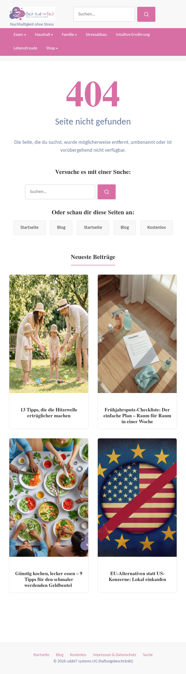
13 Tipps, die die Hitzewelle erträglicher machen (48, 412)
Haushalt (42, 35)
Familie (68, 35)
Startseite (29, 227)
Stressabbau (96, 35)
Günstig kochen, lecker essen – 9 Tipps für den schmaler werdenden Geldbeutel (48, 579)
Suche (148, 655)
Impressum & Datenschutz (114, 655)
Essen (18, 35)
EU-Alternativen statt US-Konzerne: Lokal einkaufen (137, 576)
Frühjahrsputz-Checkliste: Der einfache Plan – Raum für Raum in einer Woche (137, 415)
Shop (50, 48)
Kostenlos (156, 227)
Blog (61, 227)
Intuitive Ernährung (133, 35)
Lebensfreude (25, 48)
